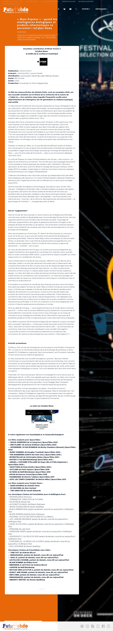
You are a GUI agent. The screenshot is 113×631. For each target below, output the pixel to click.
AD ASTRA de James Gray (19, 502)
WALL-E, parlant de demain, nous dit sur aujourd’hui (34, 557)
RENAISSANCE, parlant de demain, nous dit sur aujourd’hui (36, 555)
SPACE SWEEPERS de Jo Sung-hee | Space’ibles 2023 (33, 442)
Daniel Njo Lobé (38, 76)
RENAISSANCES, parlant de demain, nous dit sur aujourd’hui (37, 577)
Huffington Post (58, 494)
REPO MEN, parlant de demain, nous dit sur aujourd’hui (34, 575)
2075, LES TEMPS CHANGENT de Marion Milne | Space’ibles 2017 (38, 479)
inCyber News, (42, 51)
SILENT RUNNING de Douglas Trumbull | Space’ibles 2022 (35, 452)
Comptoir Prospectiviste (12, 4)
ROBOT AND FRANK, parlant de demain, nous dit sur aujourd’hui (39, 572)
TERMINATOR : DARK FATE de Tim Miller (26, 499)
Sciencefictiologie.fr (54, 435)
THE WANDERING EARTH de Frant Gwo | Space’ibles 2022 (35, 455)
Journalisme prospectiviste (13, 1)
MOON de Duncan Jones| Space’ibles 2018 (28, 474)
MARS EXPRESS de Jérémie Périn (25, 486)
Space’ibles (35, 440)
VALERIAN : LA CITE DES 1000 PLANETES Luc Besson (31, 517)
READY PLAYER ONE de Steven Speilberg (26, 507)
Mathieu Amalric (52, 76)
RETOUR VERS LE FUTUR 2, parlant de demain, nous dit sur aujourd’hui (41, 570)
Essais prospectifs (31, 1)
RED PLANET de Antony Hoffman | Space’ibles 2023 (33, 445)
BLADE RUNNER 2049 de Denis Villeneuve (27, 514)
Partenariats (100, 9)
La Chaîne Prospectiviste (50, 1)
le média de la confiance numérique (42, 54)
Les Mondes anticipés (85, 1)
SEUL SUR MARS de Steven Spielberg (24, 546)
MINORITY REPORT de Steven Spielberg (27, 580)
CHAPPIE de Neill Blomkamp (22, 567)
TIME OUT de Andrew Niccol (22, 553)
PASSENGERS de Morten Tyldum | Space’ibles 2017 (32, 477)
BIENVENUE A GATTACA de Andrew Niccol (28, 565)
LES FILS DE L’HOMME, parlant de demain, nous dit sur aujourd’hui (39, 560)
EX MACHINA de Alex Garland (23, 488)
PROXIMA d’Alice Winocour (20, 497)
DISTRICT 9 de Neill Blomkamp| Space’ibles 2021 (31, 460)
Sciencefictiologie (68, 1)
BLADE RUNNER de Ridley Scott (23, 562)
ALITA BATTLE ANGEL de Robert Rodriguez (27, 504)
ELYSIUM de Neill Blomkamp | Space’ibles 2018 (30, 472)
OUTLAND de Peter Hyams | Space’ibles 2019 (29, 469)
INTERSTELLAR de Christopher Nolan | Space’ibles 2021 (34, 457)
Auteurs (85, 9)
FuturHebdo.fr (36, 435)
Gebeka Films (42, 83)
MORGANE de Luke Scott (19, 529)
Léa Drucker (26, 76)
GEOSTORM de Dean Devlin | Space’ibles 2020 (30, 467)
